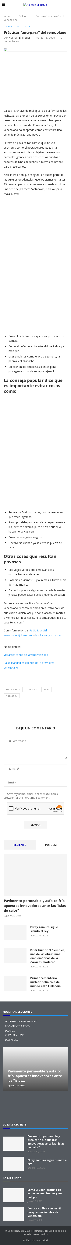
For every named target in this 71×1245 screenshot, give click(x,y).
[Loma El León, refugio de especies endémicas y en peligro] (13, 1195)
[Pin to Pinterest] (59, 99)
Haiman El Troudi (19, 37)
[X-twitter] (11, 1101)
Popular (51, 845)
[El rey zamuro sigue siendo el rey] (15, 932)
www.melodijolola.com (18, 635)
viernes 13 (11, 695)
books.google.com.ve (48, 635)
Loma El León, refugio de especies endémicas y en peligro (44, 1193)
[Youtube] (60, 1101)
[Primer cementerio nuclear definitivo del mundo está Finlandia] (15, 983)
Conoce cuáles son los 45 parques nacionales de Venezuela (44, 1212)
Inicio (7, 16)
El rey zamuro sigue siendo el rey (44, 929)
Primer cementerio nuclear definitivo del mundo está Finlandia (45, 982)
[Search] (67, 4)
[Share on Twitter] (50, 99)
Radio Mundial (38, 630)
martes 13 (32, 689)
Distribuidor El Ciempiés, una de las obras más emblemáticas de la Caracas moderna (47, 956)
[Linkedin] (47, 1101)
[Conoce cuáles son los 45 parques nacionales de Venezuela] (13, 1214)
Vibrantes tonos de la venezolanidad (26, 655)
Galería (23, 16)
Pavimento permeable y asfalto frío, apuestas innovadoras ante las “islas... (35, 1076)
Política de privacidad (35, 1240)
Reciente (19, 845)
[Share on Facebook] (41, 99)
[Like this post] (33, 99)
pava (46, 689)
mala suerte (13, 689)
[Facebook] (35, 1101)
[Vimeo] (35, 1111)
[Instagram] (23, 1101)
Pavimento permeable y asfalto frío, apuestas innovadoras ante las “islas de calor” (35, 905)
